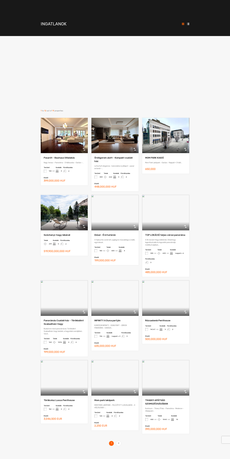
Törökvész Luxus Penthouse (59, 400)
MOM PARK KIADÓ (154, 157)
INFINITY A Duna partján (107, 320)
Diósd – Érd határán (105, 235)
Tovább (64, 146)
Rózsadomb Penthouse (157, 320)
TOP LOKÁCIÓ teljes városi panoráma (165, 235)
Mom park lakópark (104, 400)
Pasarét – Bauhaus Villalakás (59, 157)
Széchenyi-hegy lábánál (57, 235)
